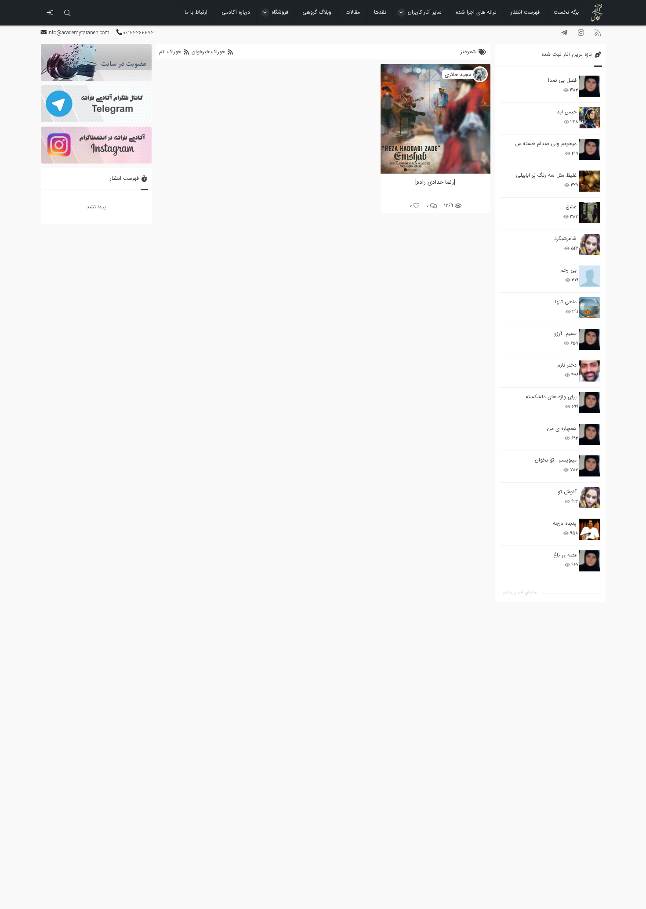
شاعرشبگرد (565, 238)
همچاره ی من (562, 428)
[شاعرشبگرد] (589, 244)
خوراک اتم (171, 51)
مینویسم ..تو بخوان (556, 460)
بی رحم (568, 270)
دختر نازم (567, 365)
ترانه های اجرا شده (476, 12)
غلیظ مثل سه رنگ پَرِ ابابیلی (546, 175)
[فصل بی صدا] (589, 86)
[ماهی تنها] (589, 307)
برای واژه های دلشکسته (551, 397)
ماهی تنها (566, 302)
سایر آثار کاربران (425, 12)
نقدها (380, 12)
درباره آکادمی (235, 12)
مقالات (352, 12)
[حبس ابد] (589, 117)
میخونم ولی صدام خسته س (546, 143)
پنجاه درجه (565, 523)
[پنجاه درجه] (589, 529)
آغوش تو (567, 491)
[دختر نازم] (589, 371)
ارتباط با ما (196, 12)
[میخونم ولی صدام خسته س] (589, 149)
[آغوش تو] (589, 497)
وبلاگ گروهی (316, 12)
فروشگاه (280, 12)
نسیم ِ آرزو (565, 333)
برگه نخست (566, 12)
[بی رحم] (589, 276)
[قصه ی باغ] (589, 560)
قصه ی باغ (565, 555)
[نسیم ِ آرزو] (589, 339)
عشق (571, 207)
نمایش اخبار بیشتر (520, 592)
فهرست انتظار (525, 12)
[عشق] (589, 212)
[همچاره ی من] (589, 434)
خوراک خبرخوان (208, 51)
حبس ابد (567, 112)
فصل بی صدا (562, 80)
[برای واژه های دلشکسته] (589, 402)
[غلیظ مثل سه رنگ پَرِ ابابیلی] (589, 181)
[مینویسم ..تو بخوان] (589, 465)
